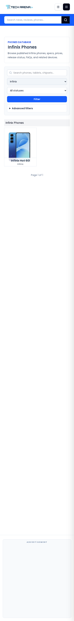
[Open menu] (66, 6)
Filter (37, 99)
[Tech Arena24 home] (19, 7)
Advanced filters (22, 108)
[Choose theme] (58, 6)
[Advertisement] (37, 580)
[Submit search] (65, 19)
